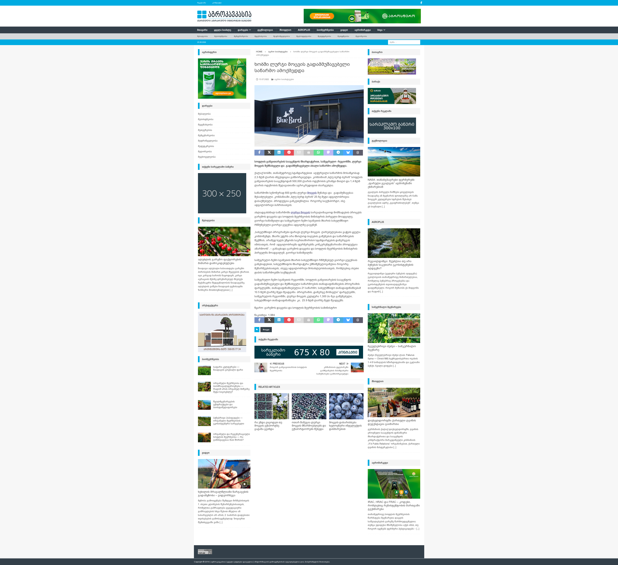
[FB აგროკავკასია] (421, 3)
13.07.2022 (264, 79)
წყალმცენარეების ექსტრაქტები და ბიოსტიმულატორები (225, 404)
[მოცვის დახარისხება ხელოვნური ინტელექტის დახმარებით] (346, 406)
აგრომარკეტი (363, 30)
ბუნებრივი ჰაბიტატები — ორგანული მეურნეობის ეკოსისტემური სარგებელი (228, 421)
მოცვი (266, 329)
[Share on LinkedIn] (279, 153)
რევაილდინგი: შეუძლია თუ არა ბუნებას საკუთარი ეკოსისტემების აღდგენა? (390, 265)
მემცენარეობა (241, 36)
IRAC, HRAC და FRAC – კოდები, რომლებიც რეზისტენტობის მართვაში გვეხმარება (394, 505)
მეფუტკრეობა (324, 36)
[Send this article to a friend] (299, 153)
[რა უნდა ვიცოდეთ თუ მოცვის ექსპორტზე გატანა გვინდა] (271, 406)
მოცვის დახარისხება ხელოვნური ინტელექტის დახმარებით (345, 426)
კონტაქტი (217, 3)
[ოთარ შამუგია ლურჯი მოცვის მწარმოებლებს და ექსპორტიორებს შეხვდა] (309, 406)
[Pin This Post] (289, 153)
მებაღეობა (202, 36)
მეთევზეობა (343, 36)
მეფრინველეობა (281, 36)
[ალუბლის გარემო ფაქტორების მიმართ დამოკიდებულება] (224, 241)
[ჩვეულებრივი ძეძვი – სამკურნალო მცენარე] (394, 328)
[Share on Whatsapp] (318, 153)
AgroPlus (304, 30)
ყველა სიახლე (222, 30)
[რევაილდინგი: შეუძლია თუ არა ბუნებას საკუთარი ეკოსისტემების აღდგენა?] (394, 243)
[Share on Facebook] (259, 153)
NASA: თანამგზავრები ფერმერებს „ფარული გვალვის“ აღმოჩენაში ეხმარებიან (391, 183)
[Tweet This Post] (269, 153)
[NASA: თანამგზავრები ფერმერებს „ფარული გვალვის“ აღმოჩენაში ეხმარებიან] (394, 161)
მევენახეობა (260, 36)
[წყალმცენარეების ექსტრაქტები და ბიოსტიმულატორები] (204, 405)
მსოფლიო (285, 30)
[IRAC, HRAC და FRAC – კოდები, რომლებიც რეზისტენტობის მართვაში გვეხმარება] (394, 484)
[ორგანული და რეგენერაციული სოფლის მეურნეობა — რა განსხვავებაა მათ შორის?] (204, 437)
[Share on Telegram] (338, 153)
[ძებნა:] (404, 42)
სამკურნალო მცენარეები (386, 307)
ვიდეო (344, 30)
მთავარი (202, 30)
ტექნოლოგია (265, 30)
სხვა (380, 30)
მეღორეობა (361, 36)
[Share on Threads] (358, 153)
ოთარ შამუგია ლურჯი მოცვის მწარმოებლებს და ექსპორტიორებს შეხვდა (309, 426)
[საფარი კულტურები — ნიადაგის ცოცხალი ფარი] (204, 370)
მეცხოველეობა (303, 36)
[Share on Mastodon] (328, 153)
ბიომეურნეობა (325, 30)
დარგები (243, 30)
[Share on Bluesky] (348, 153)
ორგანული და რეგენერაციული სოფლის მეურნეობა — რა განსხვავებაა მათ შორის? (231, 437)
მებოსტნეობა (220, 36)
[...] (231, 290)
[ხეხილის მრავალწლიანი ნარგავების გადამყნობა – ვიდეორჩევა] (224, 474)
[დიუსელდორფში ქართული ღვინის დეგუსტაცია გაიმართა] (394, 402)
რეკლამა (201, 3)
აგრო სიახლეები (284, 79)
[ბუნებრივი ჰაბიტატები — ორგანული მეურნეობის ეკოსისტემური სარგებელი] (204, 421)
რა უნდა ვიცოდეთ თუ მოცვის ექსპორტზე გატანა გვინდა (268, 426)
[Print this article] (309, 153)
